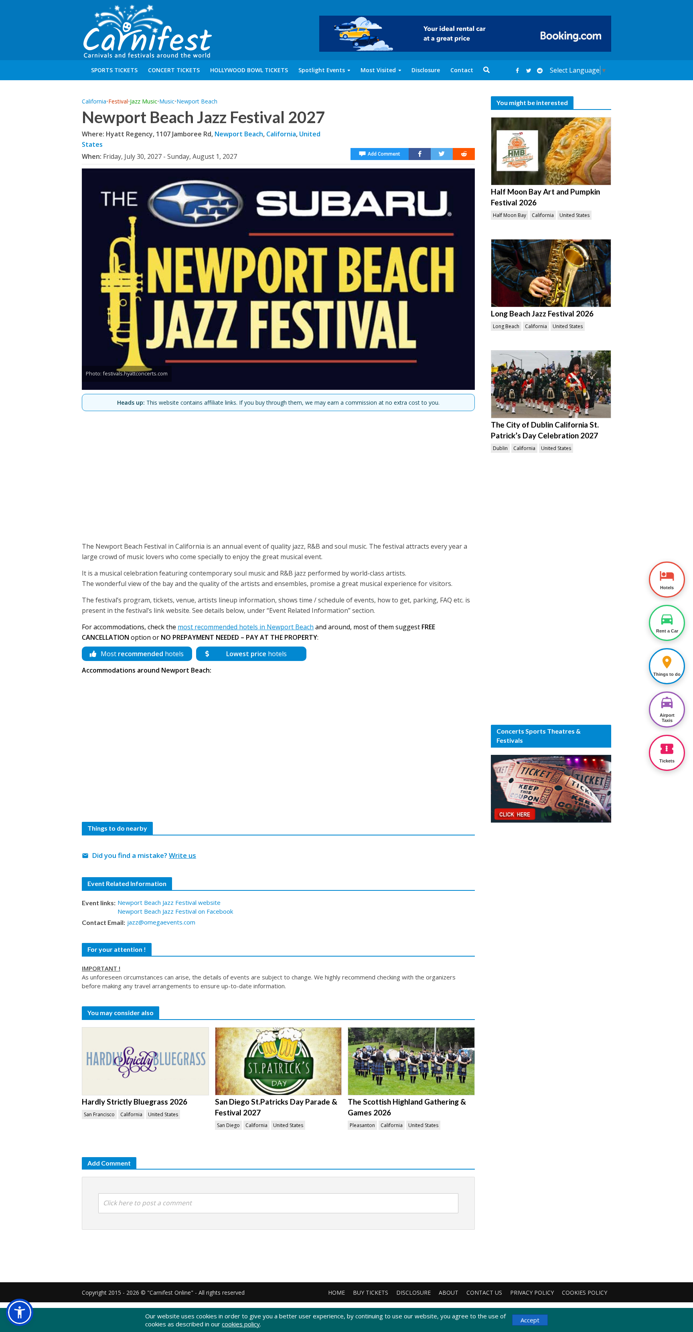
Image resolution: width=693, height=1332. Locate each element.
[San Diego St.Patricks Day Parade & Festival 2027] (278, 1061)
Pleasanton (362, 1125)
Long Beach (506, 326)
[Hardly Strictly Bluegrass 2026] (145, 1061)
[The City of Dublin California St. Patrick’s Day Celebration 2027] (551, 384)
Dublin (500, 448)
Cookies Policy (584, 1292)
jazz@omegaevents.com (161, 922)
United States (163, 1114)
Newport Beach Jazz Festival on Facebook (175, 911)
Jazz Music (143, 101)
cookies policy (241, 1324)
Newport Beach (196, 101)
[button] (19, 1312)
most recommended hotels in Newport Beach (246, 626)
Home (336, 1292)
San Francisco (99, 1114)
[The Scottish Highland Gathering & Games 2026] (411, 1061)
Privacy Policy (532, 1292)
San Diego (228, 1125)
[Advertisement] (278, 473)
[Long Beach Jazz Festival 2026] (551, 273)
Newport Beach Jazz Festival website (169, 902)
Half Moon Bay (509, 215)
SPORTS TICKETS (114, 70)
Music (166, 101)
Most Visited (378, 70)
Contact (461, 70)
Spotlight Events (321, 70)
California (94, 101)
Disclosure (425, 70)
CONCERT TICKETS (174, 70)
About (448, 1292)
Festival (118, 101)
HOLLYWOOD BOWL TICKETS (249, 70)
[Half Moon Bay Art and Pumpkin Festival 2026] (551, 151)
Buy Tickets (370, 1292)
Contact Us (484, 1292)
